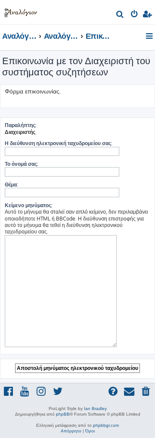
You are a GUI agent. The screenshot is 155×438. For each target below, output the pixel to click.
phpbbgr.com (106, 425)
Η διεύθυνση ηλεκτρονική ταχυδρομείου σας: (58, 143)
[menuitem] (120, 15)
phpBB (63, 414)
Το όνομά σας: (21, 164)
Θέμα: (11, 184)
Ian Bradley (95, 408)
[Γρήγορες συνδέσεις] (150, 36)
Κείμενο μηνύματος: (29, 205)
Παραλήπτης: (21, 125)
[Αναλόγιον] (20, 11)
